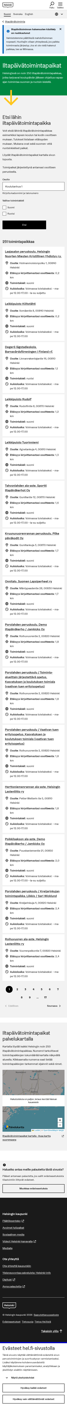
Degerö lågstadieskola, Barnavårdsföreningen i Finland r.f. (29, 349)
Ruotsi (11, 213)
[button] (54, 1006)
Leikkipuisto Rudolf (18, 399)
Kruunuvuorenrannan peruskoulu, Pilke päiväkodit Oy (32, 535)
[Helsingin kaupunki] (9, 1305)
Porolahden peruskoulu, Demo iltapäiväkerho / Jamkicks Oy (26, 626)
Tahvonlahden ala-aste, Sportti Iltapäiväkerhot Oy (26, 488)
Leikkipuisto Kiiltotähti (20, 304)
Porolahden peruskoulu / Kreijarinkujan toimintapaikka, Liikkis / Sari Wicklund (32, 893)
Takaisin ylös (50, 1331)
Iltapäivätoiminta (15, 21)
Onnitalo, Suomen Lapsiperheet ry (28, 581)
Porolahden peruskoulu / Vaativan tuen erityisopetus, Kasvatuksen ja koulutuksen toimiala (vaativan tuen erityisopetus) (32, 737)
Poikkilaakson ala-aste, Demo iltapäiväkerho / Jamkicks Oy (25, 841)
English (29, 14)
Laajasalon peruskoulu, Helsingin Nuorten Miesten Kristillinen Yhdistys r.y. (33, 253)
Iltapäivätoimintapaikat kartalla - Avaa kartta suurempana (26, 1137)
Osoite (6, 179)
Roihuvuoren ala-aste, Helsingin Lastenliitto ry (27, 941)
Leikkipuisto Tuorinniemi (22, 442)
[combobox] (33, 186)
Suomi (7, 14)
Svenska (17, 14)
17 (45, 997)
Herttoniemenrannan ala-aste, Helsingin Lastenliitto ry (32, 789)
